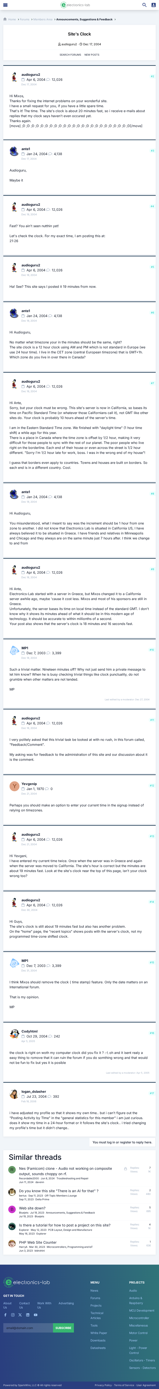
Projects (95, 1305)
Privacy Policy (103, 1385)
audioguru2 (69, 44)
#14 (152, 901)
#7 (152, 383)
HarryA (23, 1246)
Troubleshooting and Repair (73, 1178)
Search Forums (70, 54)
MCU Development (142, 1310)
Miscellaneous (138, 1325)
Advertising (66, 1303)
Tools (94, 1325)
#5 (152, 266)
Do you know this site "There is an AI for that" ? (59, 1191)
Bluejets (23, 1212)
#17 (152, 1093)
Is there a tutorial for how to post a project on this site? (65, 1225)
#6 (152, 312)
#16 (152, 1033)
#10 (152, 649)
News (94, 1290)
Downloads (97, 1340)
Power (133, 1340)
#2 (152, 76)
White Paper (98, 1333)
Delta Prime (42, 1199)
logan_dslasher (34, 1091)
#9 (152, 569)
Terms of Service (124, 1385)
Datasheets (98, 1348)
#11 (152, 719)
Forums (95, 1298)
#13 (152, 836)
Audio (133, 1290)
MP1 (25, 648)
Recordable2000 (29, 1178)
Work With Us (44, 1305)
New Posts (91, 54)
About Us (7, 1305)
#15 (152, 962)
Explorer (24, 1229)
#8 (152, 493)
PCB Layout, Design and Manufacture (70, 1229)
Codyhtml (29, 1031)
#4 (152, 206)
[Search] (144, 5)
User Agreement (146, 1385)
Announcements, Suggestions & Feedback (70, 1212)
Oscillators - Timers (142, 1360)
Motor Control (138, 1333)
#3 (152, 150)
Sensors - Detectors (142, 1367)
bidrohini (40, 1250)
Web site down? (32, 1208)
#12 (152, 785)
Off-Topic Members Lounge (61, 1195)
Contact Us (24, 1305)
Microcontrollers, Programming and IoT (70, 1246)
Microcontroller (139, 1318)
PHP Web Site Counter (38, 1242)
